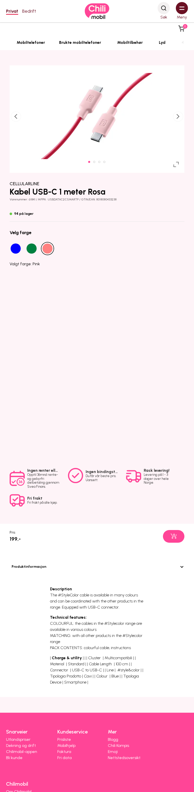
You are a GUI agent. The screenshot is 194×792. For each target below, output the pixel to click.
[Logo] (97, 11)
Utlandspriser (18, 739)
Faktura (64, 751)
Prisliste (64, 739)
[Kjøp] (173, 536)
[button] (181, 29)
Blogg (113, 739)
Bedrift (29, 11)
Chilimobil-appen (21, 751)
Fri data (64, 757)
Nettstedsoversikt (124, 757)
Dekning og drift (21, 745)
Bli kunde (14, 757)
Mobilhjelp (66, 745)
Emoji (113, 751)
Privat (12, 11)
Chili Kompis (118, 745)
